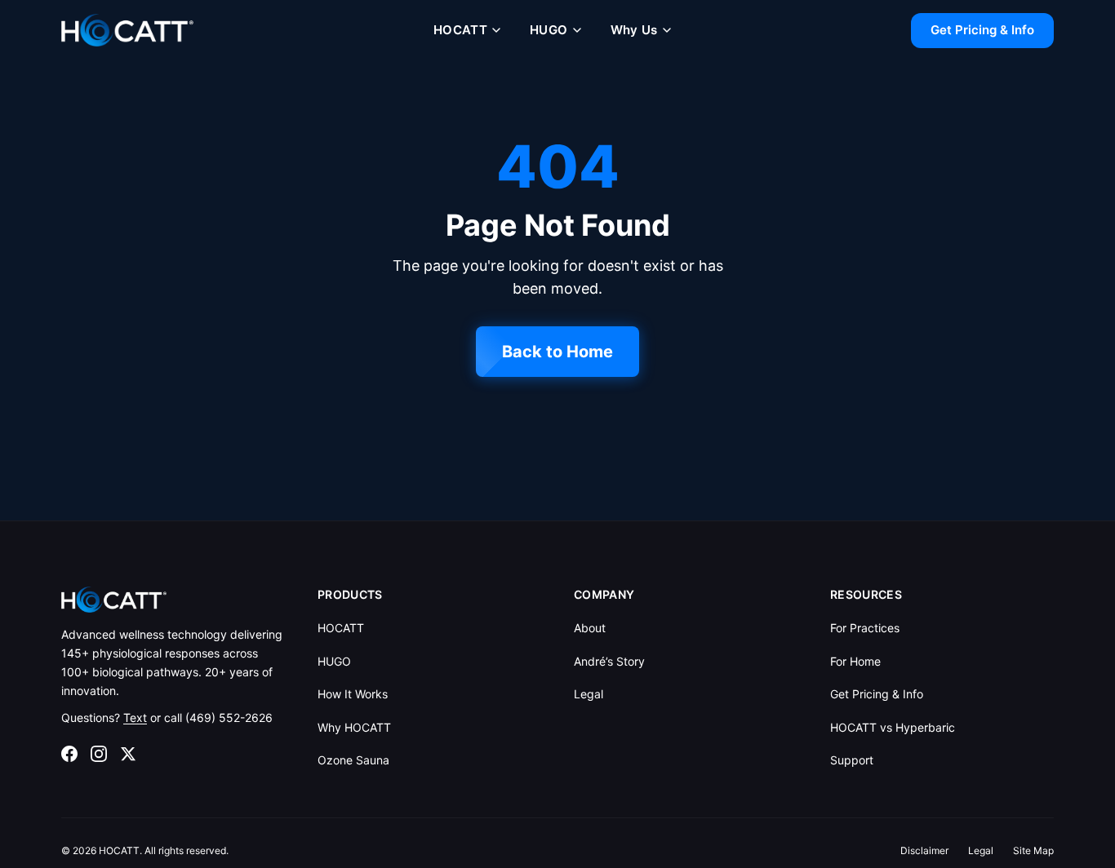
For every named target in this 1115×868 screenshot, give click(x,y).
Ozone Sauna (353, 760)
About (590, 628)
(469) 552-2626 (229, 717)
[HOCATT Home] (127, 30)
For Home (855, 661)
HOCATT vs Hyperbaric (892, 727)
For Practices (865, 628)
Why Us (634, 30)
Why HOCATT (354, 727)
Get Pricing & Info (982, 30)
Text (135, 717)
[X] (128, 754)
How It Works (353, 694)
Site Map (1033, 850)
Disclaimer (924, 850)
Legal (588, 694)
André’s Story (609, 661)
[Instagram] (99, 754)
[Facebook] (69, 754)
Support (851, 760)
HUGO (549, 30)
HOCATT (460, 30)
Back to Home (557, 351)
